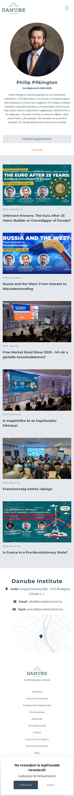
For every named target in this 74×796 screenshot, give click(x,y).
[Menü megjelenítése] (67, 8)
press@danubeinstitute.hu (45, 609)
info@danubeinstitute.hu (45, 602)
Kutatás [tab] (37, 150)
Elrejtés (50, 785)
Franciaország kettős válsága (27, 489)
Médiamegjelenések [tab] (37, 139)
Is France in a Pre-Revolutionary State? (35, 552)
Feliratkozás (26, 785)
